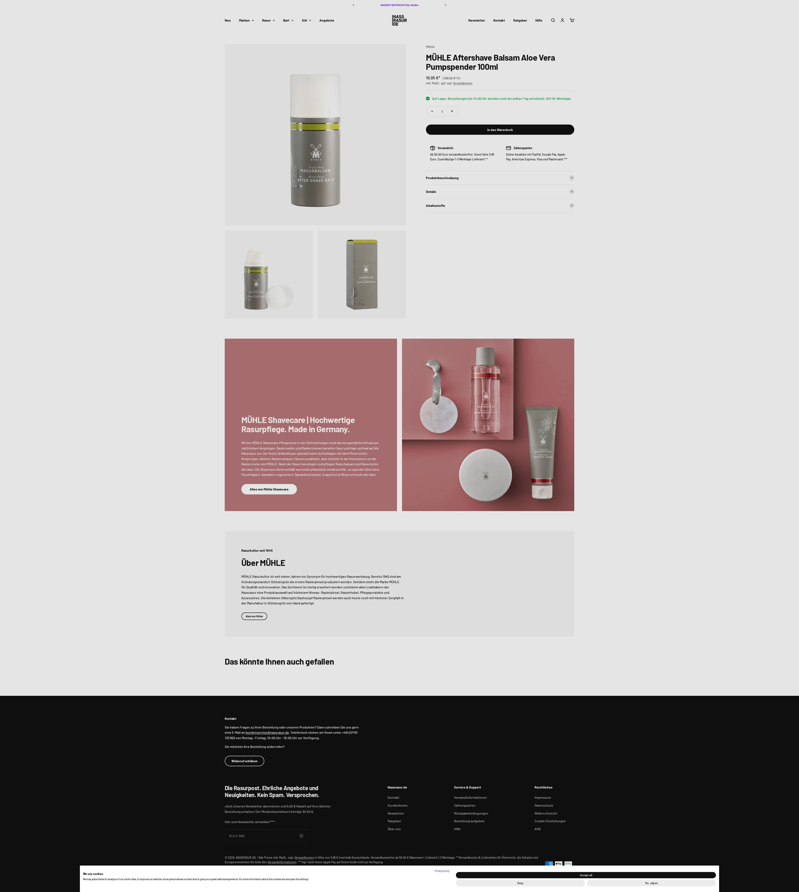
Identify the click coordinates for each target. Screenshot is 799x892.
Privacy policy (442, 870)
